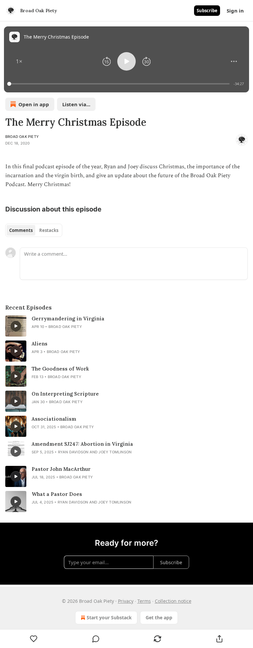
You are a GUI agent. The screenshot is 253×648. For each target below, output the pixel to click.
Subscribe (207, 11)
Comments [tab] (21, 230)
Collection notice (173, 601)
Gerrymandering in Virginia (68, 318)
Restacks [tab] (48, 230)
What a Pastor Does (57, 494)
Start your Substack (109, 617)
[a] (16, 326)
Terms (144, 601)
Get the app (159, 617)
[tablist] (33, 230)
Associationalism (54, 419)
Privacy (125, 601)
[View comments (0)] (96, 638)
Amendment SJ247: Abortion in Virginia (82, 444)
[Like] (33, 638)
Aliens (39, 343)
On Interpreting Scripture (65, 394)
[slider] (119, 84)
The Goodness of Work (60, 369)
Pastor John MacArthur (61, 469)
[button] (19, 61)
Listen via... (76, 104)
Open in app (33, 104)
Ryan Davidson (73, 452)
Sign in (235, 10)
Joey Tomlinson (114, 452)
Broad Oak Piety (22, 136)
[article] (126, 326)
